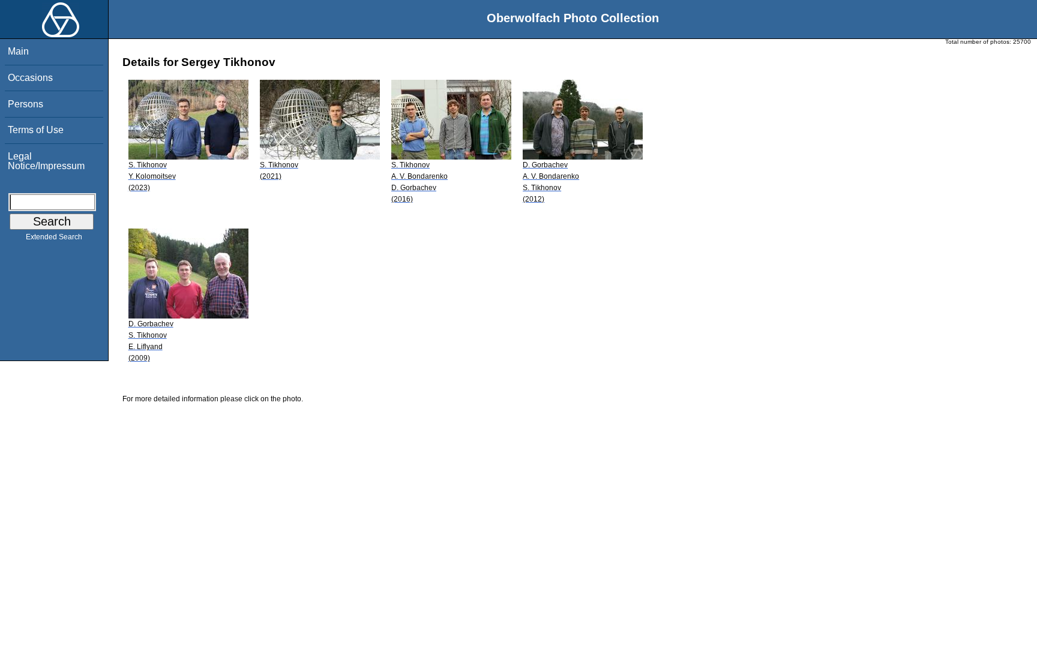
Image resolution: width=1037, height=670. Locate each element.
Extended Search (54, 237)
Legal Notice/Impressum (46, 161)
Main (18, 51)
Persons (25, 104)
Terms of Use (36, 130)
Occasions (30, 78)
